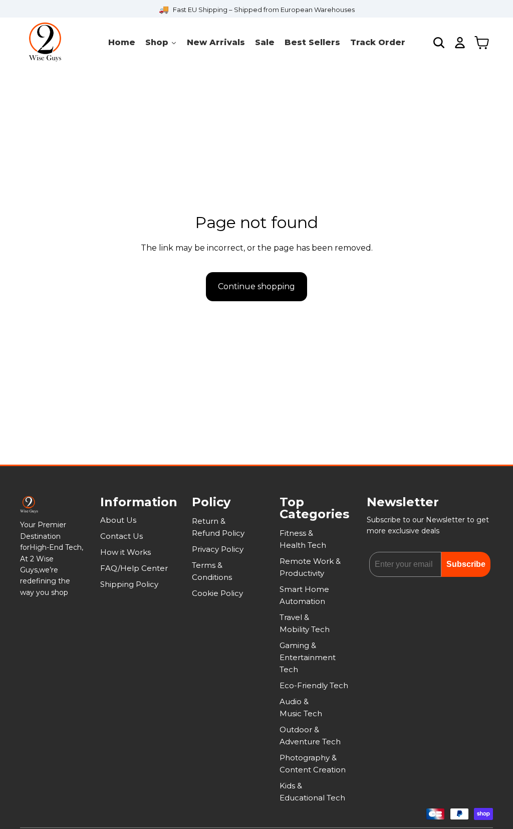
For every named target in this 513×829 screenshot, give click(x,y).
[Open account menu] (460, 43)
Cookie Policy (217, 593)
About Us (118, 520)
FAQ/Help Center (134, 568)
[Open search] (439, 43)
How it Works (125, 552)
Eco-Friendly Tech (314, 685)
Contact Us (121, 536)
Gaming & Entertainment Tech (308, 657)
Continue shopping (256, 286)
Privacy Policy (217, 549)
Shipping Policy (129, 584)
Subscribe (465, 564)
